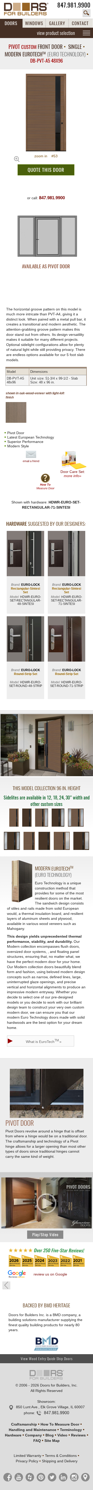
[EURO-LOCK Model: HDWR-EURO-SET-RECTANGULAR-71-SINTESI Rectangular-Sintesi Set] (66, 554)
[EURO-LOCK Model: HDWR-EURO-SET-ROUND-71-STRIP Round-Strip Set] (66, 639)
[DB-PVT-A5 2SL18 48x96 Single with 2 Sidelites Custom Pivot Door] (76, 818)
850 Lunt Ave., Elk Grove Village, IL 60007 (50, 1407)
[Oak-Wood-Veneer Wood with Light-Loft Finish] (20, 412)
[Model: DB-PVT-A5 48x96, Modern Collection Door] (46, 112)
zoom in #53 (46, 156)
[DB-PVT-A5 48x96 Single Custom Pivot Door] (14, 818)
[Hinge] (46, 1117)
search (86, 13)
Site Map (52, 1441)
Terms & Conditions (61, 1456)
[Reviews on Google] (17, 1274)
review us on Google (50, 1274)
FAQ (37, 1441)
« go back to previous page (6, 1285)
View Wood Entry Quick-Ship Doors (47, 1358)
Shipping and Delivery (60, 1461)
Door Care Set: (72, 474)
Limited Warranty (27, 1456)
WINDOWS (34, 23)
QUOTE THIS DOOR (46, 169)
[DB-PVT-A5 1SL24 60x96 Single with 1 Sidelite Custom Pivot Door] (62, 841)
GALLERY (57, 23)
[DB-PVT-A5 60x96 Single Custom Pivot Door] (29, 841)
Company (33, 1435)
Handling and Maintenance (32, 1430)
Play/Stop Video (45, 1234)
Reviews (78, 1435)
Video (62, 1435)
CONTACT (80, 23)
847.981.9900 (73, 5)
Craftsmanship (24, 1424)
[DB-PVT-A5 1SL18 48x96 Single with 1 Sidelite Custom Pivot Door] (41, 818)
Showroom (46, 1401)
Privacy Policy (27, 1461)
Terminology (71, 1430)
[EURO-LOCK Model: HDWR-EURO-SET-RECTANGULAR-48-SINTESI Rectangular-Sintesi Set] (25, 554)
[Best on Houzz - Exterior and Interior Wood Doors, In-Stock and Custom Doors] (46, 1266)
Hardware (13, 1435)
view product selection (56, 32)
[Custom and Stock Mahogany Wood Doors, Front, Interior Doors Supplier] (29, 9)
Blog (49, 1435)
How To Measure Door (60, 1424)
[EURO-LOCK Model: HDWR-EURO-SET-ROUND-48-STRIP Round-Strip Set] (25, 639)
